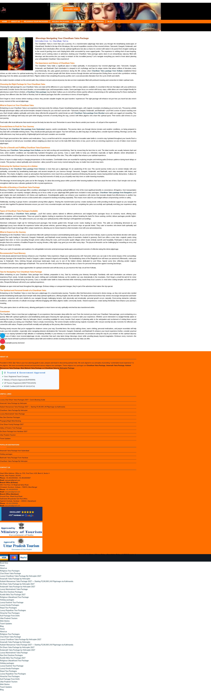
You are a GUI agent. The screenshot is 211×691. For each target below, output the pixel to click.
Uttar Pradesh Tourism (8, 435)
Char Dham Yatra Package (10, 573)
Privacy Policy (100, 554)
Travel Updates (96, 21)
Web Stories (79, 21)
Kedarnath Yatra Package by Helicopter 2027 (17, 587)
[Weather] (2, 335)
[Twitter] (122, 4)
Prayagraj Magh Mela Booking (10, 421)
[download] (2, 341)
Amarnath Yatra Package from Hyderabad (14, 450)
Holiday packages (60, 21)
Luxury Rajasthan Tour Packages (13, 610)
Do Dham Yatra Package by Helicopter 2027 (17, 584)
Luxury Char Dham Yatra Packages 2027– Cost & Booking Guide (22, 400)
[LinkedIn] (126, 4)
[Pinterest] (130, 4)
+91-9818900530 (12, 489)
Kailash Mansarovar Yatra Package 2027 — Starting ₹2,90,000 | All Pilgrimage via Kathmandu (32, 407)
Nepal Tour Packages (8, 608)
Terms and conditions (85, 554)
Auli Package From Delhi (10, 616)
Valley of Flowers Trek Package (11, 428)
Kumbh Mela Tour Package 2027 (12, 594)
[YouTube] (134, 4)
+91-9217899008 (12, 503)
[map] (2, 347)
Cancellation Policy (113, 554)
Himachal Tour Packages (10, 613)
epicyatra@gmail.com (12, 492)
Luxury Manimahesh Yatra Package (12, 414)
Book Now (4, 563)
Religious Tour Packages (36, 21)
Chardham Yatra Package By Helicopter (14, 410)
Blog (110, 21)
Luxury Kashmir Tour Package (11, 602)
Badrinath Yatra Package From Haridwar (14, 458)
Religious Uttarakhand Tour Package (14, 597)
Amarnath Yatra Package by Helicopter (13, 403)
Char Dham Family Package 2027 (12, 424)
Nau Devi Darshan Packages (10, 417)
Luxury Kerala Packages (9, 605)
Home (4, 21)
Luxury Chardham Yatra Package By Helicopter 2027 (20, 576)
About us (15, 21)
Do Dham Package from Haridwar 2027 (13, 431)
